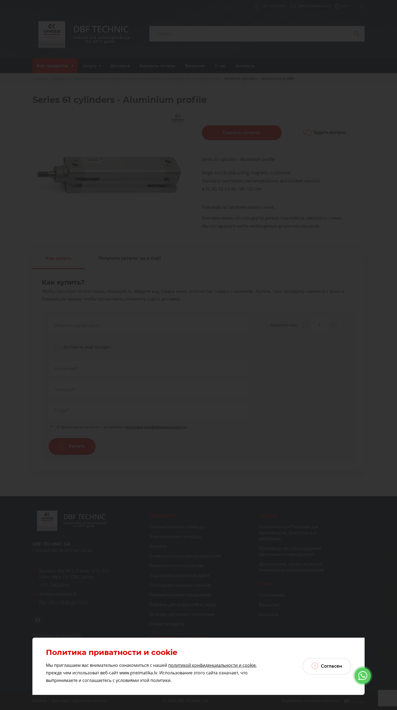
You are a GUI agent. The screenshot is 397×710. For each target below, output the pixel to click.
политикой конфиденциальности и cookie (212, 665)
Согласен (331, 666)
